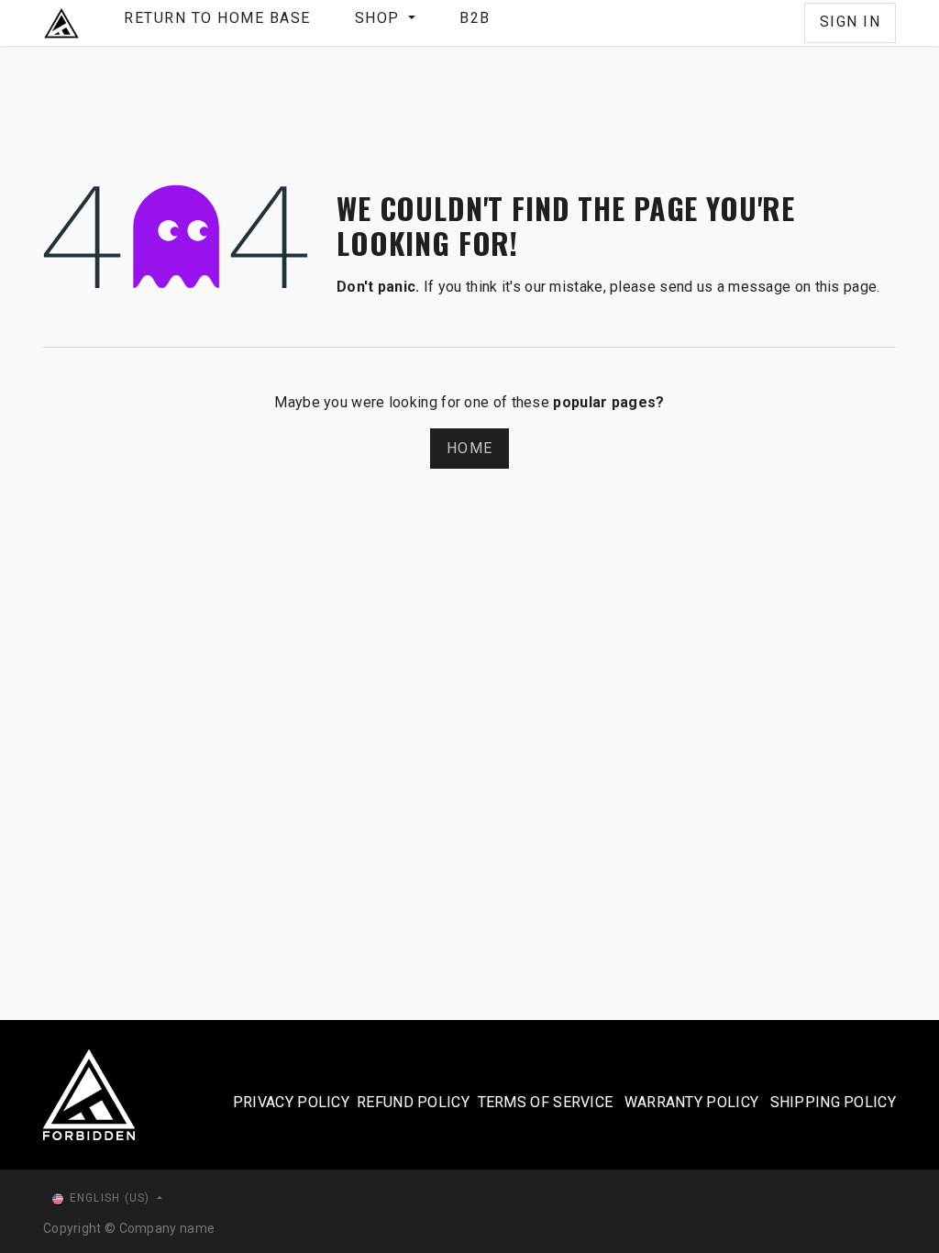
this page (846, 286)
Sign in (850, 21)
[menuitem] (217, 23)
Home (469, 448)
